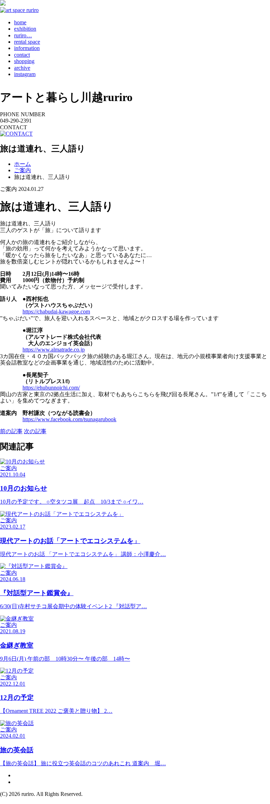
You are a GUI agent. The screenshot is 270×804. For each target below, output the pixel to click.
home (20, 22)
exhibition (25, 29)
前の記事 (11, 431)
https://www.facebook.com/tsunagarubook (69, 419)
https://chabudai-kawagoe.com (56, 311)
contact (22, 55)
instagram (25, 74)
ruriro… (23, 35)
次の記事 (35, 431)
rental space (27, 42)
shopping (24, 61)
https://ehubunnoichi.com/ (51, 388)
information (27, 48)
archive (22, 68)
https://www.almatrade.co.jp (53, 350)
